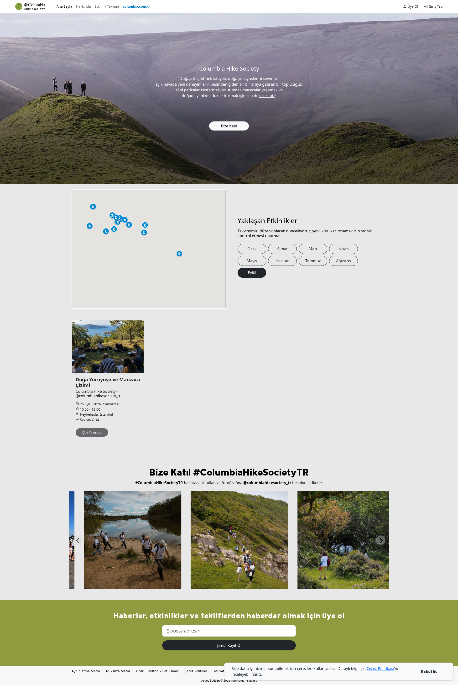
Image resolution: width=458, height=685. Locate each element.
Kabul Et (429, 671)
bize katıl (267, 95)
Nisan (343, 248)
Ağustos (343, 260)
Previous (77, 540)
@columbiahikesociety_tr (98, 395)
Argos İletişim (210, 681)
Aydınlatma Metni (86, 671)
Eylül (252, 272)
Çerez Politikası (196, 671)
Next (380, 540)
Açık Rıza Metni (118, 671)
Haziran (283, 260)
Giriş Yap (436, 6)
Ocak (252, 248)
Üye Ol (413, 6)
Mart (313, 248)
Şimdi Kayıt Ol (229, 645)
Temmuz (313, 260)
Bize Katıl (229, 126)
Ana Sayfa (64, 6)
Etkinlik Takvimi (107, 6)
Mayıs (252, 260)
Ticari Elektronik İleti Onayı (157, 671)
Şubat (282, 248)
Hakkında (83, 6)
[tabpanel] (111, 380)
